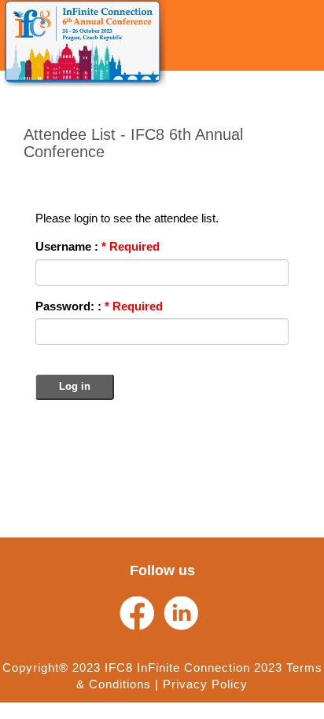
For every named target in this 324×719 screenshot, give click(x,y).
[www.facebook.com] (137, 613)
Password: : (99, 306)
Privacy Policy (205, 684)
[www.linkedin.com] (181, 613)
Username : (97, 246)
